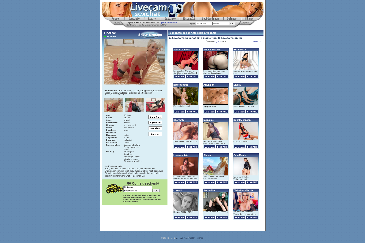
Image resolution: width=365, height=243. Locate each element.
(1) (215, 41)
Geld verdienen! (196, 238)
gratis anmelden (169, 23)
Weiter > (257, 41)
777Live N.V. (182, 238)
